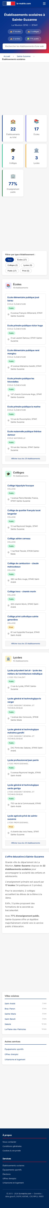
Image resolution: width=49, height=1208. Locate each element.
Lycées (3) (27, 265)
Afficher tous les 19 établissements (25, 459)
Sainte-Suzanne (23, 56)
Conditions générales (12, 1146)
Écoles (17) (22, 260)
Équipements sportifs (14, 1049)
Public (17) (12, 271)
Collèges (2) (13, 265)
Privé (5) (25, 271)
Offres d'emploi (11, 1054)
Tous (9, 260)
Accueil (7, 56)
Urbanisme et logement (15, 1059)
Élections (7, 1174)
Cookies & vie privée (12, 1150)
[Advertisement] (24, 88)
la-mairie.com (25, 1193)
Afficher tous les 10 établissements (25, 644)
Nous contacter (9, 1142)
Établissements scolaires (13, 1165)
